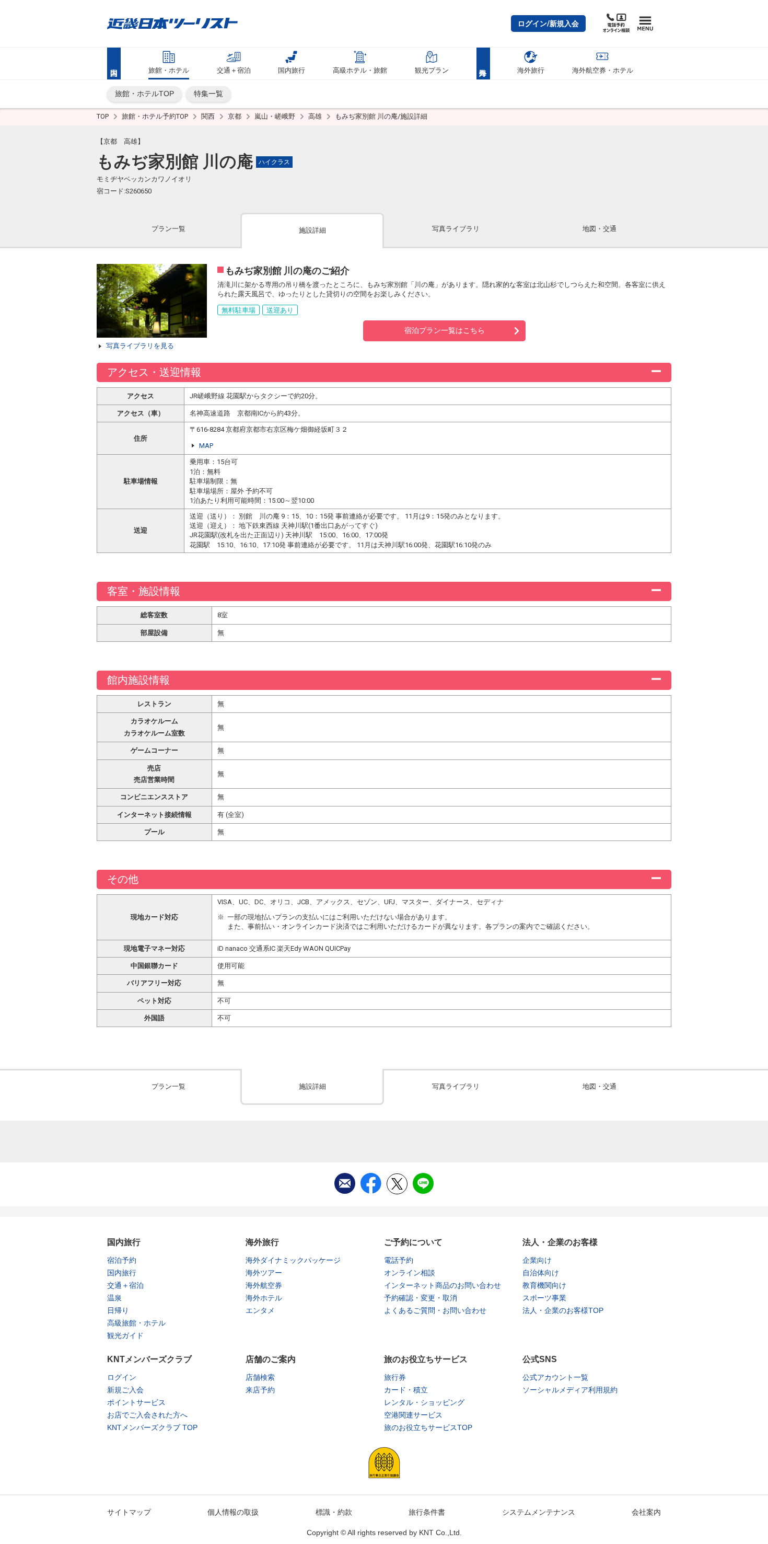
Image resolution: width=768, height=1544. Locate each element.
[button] (548, 23)
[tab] (168, 230)
